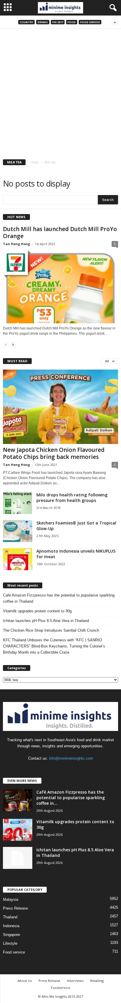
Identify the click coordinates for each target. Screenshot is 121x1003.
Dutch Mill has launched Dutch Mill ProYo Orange (60, 232)
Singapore (11, 934)
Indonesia (11, 926)
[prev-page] (6, 344)
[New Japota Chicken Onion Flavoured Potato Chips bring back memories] (60, 407)
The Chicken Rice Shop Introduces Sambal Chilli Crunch (51, 630)
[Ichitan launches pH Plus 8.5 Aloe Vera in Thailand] (17, 858)
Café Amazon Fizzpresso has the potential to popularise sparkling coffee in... (70, 797)
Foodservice (60, 987)
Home (35, 162)
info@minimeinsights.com (71, 758)
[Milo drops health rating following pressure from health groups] (17, 503)
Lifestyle (10, 943)
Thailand (10, 917)
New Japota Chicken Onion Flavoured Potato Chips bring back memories (54, 453)
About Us (25, 980)
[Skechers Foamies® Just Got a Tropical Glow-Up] (17, 531)
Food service (90, 22)
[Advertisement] (60, 92)
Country (26, 22)
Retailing (97, 980)
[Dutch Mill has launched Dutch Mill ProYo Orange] (60, 286)
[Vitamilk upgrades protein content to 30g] (17, 830)
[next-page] (13, 344)
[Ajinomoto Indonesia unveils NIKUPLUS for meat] (17, 559)
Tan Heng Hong (16, 244)
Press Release (15, 908)
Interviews (75, 980)
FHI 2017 (57, 22)
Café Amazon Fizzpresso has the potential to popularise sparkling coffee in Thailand (59, 598)
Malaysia (10, 899)
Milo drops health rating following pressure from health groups (71, 497)
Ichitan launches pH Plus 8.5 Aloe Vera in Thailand (46, 620)
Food (72, 22)
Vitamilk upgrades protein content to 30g (37, 611)
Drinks (43, 22)
